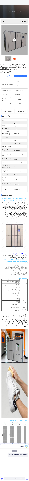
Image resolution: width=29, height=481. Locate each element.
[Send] (2, 478)
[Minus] (2, 446)
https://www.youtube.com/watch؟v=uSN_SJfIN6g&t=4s (15, 257)
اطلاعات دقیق (20, 111)
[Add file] (27, 478)
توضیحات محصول (7, 111)
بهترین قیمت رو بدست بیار (20, 75)
